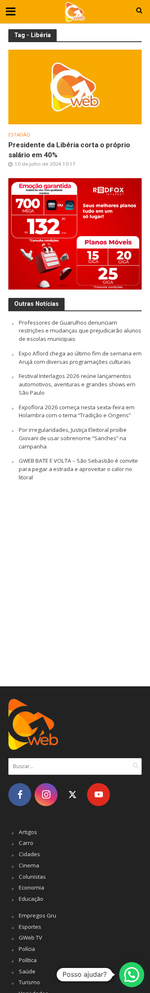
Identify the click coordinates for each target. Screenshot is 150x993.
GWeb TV (30, 937)
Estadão (19, 135)
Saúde (27, 971)
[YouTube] (98, 794)
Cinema (29, 865)
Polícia (27, 949)
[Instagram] (46, 794)
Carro (26, 843)
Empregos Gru (37, 915)
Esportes (30, 926)
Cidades (29, 854)
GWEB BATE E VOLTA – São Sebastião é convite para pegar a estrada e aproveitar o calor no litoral (78, 469)
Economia (31, 887)
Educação (31, 898)
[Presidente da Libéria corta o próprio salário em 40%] (75, 86)
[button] (131, 974)
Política (28, 960)
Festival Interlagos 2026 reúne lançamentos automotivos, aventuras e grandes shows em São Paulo (77, 384)
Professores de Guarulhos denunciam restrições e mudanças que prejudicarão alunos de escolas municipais (80, 331)
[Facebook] (19, 794)
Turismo (29, 982)
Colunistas (32, 876)
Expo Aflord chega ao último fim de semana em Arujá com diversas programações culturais (80, 357)
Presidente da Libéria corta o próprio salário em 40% (69, 150)
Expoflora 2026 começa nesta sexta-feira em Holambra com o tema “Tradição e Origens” (77, 411)
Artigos (28, 832)
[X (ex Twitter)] (72, 794)
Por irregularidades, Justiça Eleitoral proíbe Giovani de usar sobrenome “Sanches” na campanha (73, 438)
